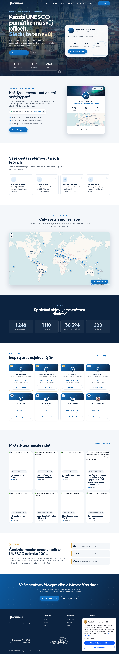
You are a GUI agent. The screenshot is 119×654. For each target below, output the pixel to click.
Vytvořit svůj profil (18, 130)
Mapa (46, 3)
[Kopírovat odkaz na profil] (44, 111)
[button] (58, 251)
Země (62, 3)
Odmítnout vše (99, 647)
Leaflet (93, 284)
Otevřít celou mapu (99, 282)
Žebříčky (69, 3)
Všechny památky (101, 443)
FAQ (68, 625)
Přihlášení (92, 3)
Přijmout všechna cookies (99, 643)
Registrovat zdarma (19, 53)
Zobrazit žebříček (102, 356)
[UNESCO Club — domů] (16, 3)
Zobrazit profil (86, 130)
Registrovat (104, 3)
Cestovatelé (79, 3)
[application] (59, 258)
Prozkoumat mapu (42, 53)
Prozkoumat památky (77, 51)
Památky (54, 3)
